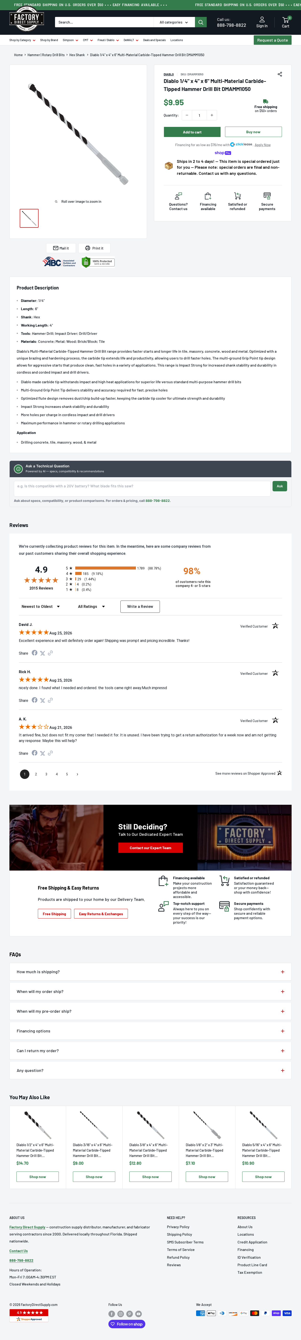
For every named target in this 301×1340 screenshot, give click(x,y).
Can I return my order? (38, 1050)
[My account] (262, 19)
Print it (97, 248)
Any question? (30, 1070)
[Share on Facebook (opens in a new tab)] (34, 653)
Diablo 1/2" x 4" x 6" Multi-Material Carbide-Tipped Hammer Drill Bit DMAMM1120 (35, 1151)
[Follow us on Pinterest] (129, 1313)
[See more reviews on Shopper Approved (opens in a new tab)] (50, 653)
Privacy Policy (178, 1226)
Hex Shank (77, 55)
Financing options (33, 1030)
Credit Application (252, 1242)
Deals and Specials (154, 40)
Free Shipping (54, 913)
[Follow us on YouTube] (138, 1313)
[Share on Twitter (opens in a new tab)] (42, 653)
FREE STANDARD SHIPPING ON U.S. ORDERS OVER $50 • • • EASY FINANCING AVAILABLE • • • (90, 5)
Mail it (64, 248)
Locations (176, 40)
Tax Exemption (250, 1272)
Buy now (253, 131)
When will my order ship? (40, 991)
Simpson (68, 40)
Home (18, 55)
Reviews (174, 1264)
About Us (245, 1226)
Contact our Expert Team (150, 847)
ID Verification (249, 1257)
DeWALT (129, 40)
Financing (246, 1249)
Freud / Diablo (106, 40)
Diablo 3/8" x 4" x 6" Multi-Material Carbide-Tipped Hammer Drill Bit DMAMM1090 (148, 1151)
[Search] (201, 22)
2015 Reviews (46, 588)
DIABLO (169, 74)
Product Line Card (252, 1264)
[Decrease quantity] (187, 115)
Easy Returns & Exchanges (101, 913)
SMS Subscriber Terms (185, 1242)
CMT (85, 40)
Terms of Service (181, 1249)
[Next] (292, 1147)
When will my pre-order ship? (44, 1011)
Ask (280, 486)
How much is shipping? (38, 971)
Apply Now (263, 145)
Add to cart (192, 132)
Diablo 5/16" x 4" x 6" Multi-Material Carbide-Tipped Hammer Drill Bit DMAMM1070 (262, 1151)
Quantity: (171, 115)
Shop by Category (20, 40)
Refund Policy (178, 1257)
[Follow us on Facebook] (111, 1313)
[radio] (116, 568)
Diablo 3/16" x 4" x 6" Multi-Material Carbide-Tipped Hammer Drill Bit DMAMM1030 (92, 1151)
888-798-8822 (231, 22)
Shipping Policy (179, 1234)
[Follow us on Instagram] (120, 1313)
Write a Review (140, 606)
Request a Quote (272, 40)
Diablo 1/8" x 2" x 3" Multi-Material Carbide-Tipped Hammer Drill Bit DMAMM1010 (204, 1151)
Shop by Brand (49, 40)
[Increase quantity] (212, 115)
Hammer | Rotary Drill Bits (46, 55)
